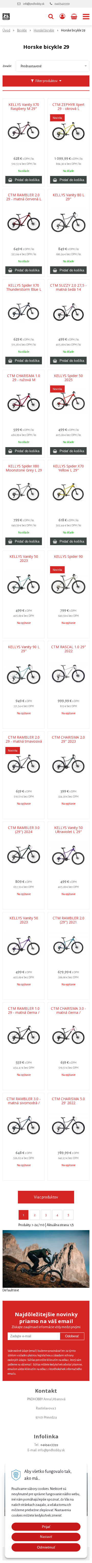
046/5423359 (62, 3)
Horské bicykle (44, 30)
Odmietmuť (46, 1547)
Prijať (46, 1527)
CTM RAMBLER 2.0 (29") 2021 (68, 920)
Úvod (6, 30)
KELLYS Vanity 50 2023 (23, 559)
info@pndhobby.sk (33, 3)
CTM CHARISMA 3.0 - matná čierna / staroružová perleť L (68, 1012)
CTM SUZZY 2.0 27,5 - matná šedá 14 (68, 287)
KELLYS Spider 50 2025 (68, 378)
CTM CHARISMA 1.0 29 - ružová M (23, 378)
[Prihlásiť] (62, 16)
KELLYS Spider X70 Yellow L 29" (68, 468)
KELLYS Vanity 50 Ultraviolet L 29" (68, 830)
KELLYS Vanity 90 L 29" (24, 649)
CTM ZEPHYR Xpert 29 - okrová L (68, 107)
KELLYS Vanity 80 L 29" (68, 197)
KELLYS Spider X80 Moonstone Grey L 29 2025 (24, 470)
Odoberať (72, 1336)
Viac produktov (46, 1197)
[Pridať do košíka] (23, 180)
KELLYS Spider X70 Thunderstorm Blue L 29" (23, 289)
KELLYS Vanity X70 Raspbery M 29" (23, 107)
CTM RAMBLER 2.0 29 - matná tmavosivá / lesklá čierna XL (24, 741)
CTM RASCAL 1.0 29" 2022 (68, 649)
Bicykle (22, 30)
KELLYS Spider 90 (68, 557)
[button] (50, 16)
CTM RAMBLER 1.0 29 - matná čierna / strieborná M (24, 1012)
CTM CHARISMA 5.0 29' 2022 (68, 1101)
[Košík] (74, 16)
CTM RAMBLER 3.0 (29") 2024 (24, 830)
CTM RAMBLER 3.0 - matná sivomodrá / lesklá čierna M (24, 1103)
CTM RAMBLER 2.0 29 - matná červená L (23, 197)
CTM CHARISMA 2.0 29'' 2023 (68, 739)
